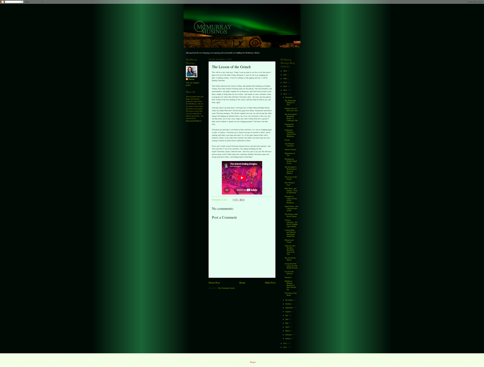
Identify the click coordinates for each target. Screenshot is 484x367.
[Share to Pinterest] (243, 200)
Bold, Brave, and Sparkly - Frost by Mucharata (291, 190)
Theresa (191, 79)
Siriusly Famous (290, 149)
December (289, 97)
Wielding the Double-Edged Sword (291, 161)
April (287, 327)
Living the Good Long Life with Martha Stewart (291, 265)
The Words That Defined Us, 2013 (290, 102)
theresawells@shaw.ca (193, 121)
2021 (285, 75)
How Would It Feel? (290, 183)
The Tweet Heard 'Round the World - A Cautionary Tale (291, 117)
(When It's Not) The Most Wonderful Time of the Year (290, 250)
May (287, 323)
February (288, 334)
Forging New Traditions (289, 125)
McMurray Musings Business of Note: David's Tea (290, 285)
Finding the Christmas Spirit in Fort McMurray (290, 133)
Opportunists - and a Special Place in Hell (291, 208)
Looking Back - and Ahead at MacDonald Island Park (290, 233)
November (289, 300)
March (287, 331)
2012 (285, 343)
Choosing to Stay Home (291, 294)
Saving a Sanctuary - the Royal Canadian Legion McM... (291, 223)
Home (242, 282)
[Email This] (234, 200)
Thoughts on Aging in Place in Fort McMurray (291, 199)
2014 (285, 90)
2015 (285, 86)
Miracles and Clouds (289, 241)
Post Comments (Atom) (226, 288)
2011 (285, 347)
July (287, 315)
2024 (285, 71)
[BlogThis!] (236, 200)
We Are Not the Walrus (290, 259)
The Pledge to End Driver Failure (291, 215)
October (288, 304)
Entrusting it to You (290, 154)
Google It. (288, 277)
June (287, 319)
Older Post (270, 282)
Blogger (253, 362)
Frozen (287, 140)
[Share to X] (238, 200)
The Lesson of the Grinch (291, 178)
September (289, 307)
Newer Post (214, 282)
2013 (285, 94)
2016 (285, 82)
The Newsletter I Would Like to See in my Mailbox (291, 170)
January (288, 338)
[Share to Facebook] (241, 200)
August (288, 311)
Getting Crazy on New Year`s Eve (291, 109)
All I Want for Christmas (289, 144)
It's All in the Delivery (289, 272)
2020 (285, 78)
